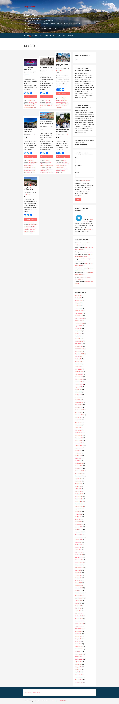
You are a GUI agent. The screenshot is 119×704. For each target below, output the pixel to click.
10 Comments (59, 70)
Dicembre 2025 (79, 315)
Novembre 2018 (79, 532)
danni (34, 226)
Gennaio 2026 (79, 313)
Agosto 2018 (78, 539)
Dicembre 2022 (79, 407)
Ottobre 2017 (78, 565)
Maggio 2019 (78, 516)
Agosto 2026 (78, 295)
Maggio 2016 (78, 608)
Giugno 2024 (78, 361)
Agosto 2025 (78, 326)
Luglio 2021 (78, 450)
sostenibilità (65, 169)
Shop (64, 35)
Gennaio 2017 (79, 588)
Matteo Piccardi (64, 105)
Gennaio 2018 (79, 557)
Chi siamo (34, 35)
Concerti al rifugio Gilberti (62, 65)
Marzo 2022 (78, 430)
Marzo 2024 (78, 369)
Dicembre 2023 (79, 376)
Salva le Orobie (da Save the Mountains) (47, 122)
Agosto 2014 (78, 661)
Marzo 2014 (78, 674)
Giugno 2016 (78, 606)
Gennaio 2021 (79, 466)
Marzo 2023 (78, 399)
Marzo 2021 (78, 460)
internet (48, 103)
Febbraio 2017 (79, 585)
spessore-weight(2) (31, 172)
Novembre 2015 (79, 623)
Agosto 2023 (78, 387)
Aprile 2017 (78, 580)
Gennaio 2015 (79, 649)
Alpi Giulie (63, 98)
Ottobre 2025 (78, 320)
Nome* (77, 158)
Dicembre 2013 (79, 682)
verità (41, 107)
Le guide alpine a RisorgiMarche (29, 188)
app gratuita (88, 229)
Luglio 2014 (78, 664)
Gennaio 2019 (79, 527)
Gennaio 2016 (79, 618)
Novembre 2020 (79, 471)
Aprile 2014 (78, 672)
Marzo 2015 (78, 644)
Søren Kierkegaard (48, 105)
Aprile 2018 (78, 549)
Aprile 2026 (78, 305)
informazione (43, 103)
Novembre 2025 (79, 318)
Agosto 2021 (78, 448)
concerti (62, 102)
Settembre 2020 (79, 476)
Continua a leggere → (30, 96)
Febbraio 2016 (79, 616)
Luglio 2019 (78, 511)
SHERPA (41, 35)
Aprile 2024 (78, 366)
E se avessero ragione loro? (28, 68)
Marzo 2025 (78, 338)
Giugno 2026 (78, 300)
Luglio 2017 (78, 572)
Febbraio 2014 (79, 677)
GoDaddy (55, 701)
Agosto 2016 (78, 600)
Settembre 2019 (79, 506)
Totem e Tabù (56, 35)
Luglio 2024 (78, 359)
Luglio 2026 (78, 298)
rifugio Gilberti (59, 107)
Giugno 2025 (78, 331)
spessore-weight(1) (28, 233)
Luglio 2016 (78, 603)
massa (51, 103)
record (33, 170)
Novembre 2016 (79, 593)
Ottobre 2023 (78, 382)
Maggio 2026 (78, 303)
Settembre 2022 (79, 415)
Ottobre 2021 (78, 443)
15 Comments (27, 194)
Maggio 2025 (78, 333)
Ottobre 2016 (78, 595)
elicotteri (33, 167)
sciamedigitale (30, 105)
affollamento (48, 162)
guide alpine (32, 229)
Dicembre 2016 (79, 590)
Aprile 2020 (78, 488)
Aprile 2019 (78, 519)
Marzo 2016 (78, 613)
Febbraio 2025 (79, 341)
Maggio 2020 (78, 486)
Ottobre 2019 (78, 504)
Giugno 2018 (78, 544)
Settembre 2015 (79, 628)
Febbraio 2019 (79, 524)
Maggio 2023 (78, 394)
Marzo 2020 (78, 491)
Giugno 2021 (78, 453)
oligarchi (25, 103)
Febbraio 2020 (79, 494)
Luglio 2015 (78, 633)
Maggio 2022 (78, 425)
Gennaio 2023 (79, 404)
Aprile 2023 (78, 397)
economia (42, 167)
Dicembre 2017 (79, 560)
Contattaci (70, 35)
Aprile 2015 (78, 641)
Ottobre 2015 (78, 626)
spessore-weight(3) (49, 172)
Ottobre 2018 (78, 534)
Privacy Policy (28, 692)
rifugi (25, 172)
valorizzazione (59, 172)
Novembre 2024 (79, 348)
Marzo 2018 (78, 552)
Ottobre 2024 (78, 351)
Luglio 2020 (78, 481)
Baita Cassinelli (27, 164)
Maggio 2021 (78, 455)
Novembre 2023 (79, 379)
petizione (50, 169)
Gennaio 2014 (79, 679)
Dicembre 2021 (79, 438)
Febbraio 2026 (79, 310)
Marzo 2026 (78, 308)
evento (32, 169)
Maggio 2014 (78, 669)
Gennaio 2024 (79, 374)
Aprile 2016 (78, 611)
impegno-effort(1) (28, 170)
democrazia (31, 102)
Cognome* (78, 165)
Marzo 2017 (78, 583)
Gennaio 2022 (79, 435)
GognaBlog (29, 6)
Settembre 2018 (79, 537)
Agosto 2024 (78, 356)
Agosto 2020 (78, 478)
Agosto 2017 (78, 570)
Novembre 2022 (79, 410)
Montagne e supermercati (28, 130)
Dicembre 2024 (79, 346)
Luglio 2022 (78, 420)
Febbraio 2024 (79, 371)
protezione (42, 170)
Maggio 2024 (78, 364)
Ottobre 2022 (78, 412)
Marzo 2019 (78, 521)
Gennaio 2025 (79, 343)
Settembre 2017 (79, 567)
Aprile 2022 (78, 427)
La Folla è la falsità (46, 67)
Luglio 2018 (78, 542)
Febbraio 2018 (79, 555)
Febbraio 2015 (79, 646)
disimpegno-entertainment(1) (30, 228)
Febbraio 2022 (79, 432)
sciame (25, 105)
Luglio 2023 (78, 389)
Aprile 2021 (78, 458)
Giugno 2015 (78, 636)
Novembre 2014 (79, 654)
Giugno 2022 (78, 422)
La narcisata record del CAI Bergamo (62, 130)
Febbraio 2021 (79, 463)
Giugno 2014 (78, 667)
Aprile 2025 (78, 336)
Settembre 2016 (79, 598)
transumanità (33, 107)
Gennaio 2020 (79, 496)
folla (36, 102)
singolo (41, 105)
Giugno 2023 (78, 392)
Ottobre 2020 (78, 473)
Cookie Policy (36, 692)
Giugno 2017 (78, 575)
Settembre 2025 (79, 323)
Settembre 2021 (79, 445)
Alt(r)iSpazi (48, 35)
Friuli (65, 103)
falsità (46, 102)
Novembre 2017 (79, 562)
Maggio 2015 (78, 639)
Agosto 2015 (78, 631)
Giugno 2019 (78, 514)
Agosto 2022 (78, 417)
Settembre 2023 (79, 384)
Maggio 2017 (78, 577)
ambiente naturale (60, 100)
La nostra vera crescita (86, 252)
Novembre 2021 (79, 440)
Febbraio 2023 (79, 402)
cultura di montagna (28, 226)
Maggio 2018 (78, 547)
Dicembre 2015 (79, 621)
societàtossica (27, 107)
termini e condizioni (86, 180)
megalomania (59, 169)
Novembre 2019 (79, 501)
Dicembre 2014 (79, 651)
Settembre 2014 (79, 659)
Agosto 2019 (78, 509)
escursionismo (27, 169)
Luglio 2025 (78, 328)
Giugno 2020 (78, 483)
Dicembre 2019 (79, 499)
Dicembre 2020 (79, 468)
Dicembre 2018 (79, 529)
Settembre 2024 (79, 354)
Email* (77, 172)
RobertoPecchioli (31, 103)
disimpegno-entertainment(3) (46, 165)
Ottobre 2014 (78, 656)
